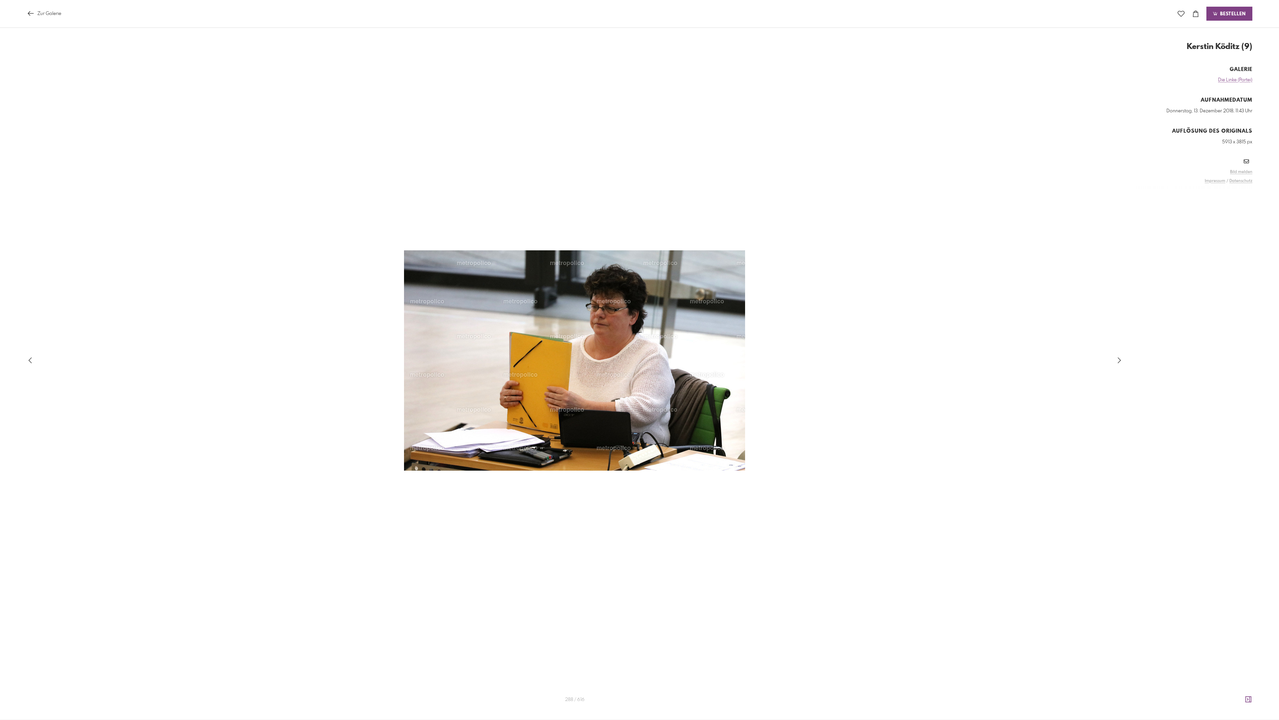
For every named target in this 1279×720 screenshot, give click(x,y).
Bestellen (1232, 14)
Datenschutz (1240, 181)
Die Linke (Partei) (1235, 80)
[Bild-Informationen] (1248, 699)
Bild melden (1241, 172)
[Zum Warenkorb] (1196, 13)
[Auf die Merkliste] (1181, 13)
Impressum (1215, 181)
